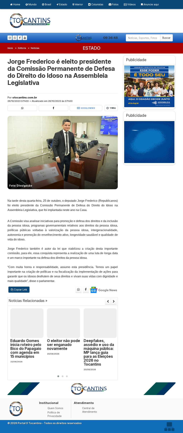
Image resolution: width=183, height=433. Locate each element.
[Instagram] (10, 37)
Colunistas (97, 4)
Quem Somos (55, 408)
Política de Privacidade (55, 414)
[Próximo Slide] (114, 301)
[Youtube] (25, 37)
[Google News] (103, 290)
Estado (62, 4)
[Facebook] (20, 37)
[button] (58, 376)
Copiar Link (20, 289)
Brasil (47, 4)
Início (10, 48)
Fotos (114, 4)
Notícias (35, 48)
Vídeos (131, 4)
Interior (78, 4)
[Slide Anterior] (108, 301)
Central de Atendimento (89, 410)
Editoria (22, 48)
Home (16, 4)
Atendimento (84, 403)
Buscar (166, 37)
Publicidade (136, 60)
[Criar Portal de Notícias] (169, 426)
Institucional (48, 403)
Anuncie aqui (151, 4)
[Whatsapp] (15, 37)
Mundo (32, 4)
